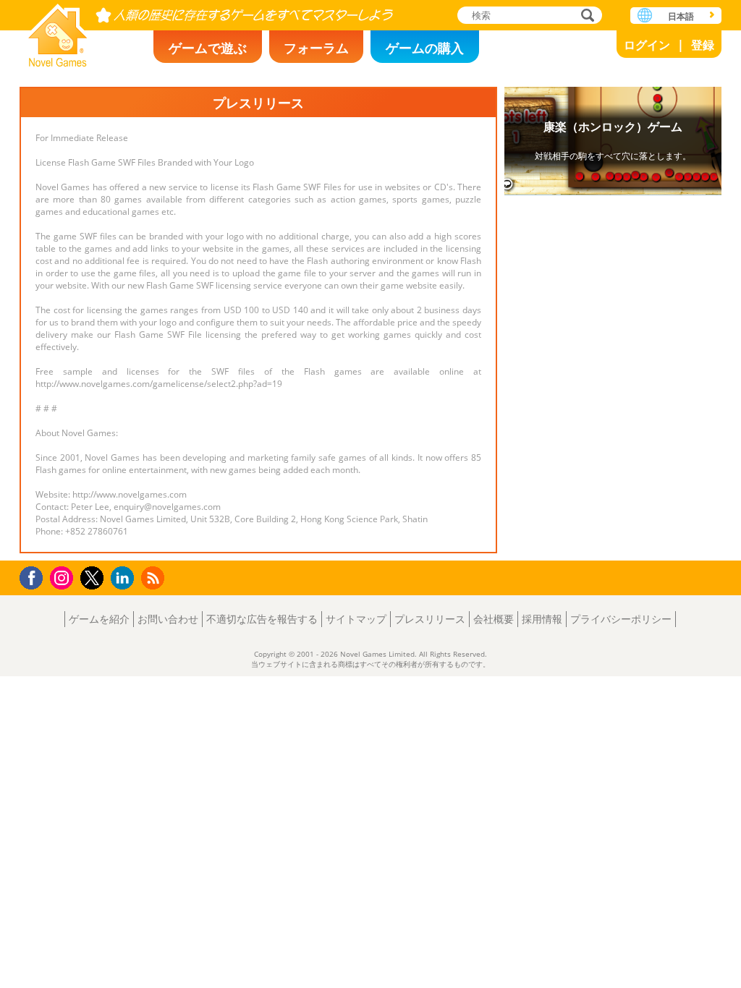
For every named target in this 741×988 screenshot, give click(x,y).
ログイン (647, 45)
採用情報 (542, 619)
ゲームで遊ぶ (208, 47)
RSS (154, 577)
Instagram (63, 577)
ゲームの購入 (425, 47)
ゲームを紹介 (99, 619)
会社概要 (493, 619)
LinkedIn (125, 578)
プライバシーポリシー (621, 619)
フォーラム (316, 47)
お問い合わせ (167, 619)
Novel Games (58, 31)
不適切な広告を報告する (262, 619)
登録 (702, 45)
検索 (585, 16)
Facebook (35, 576)
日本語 (681, 16)
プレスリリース (429, 619)
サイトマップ (356, 619)
